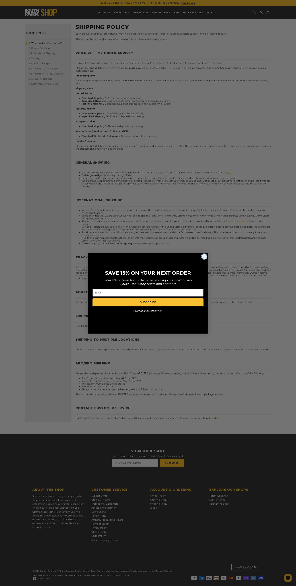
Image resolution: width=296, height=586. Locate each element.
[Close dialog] (204, 256)
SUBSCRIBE (148, 302)
